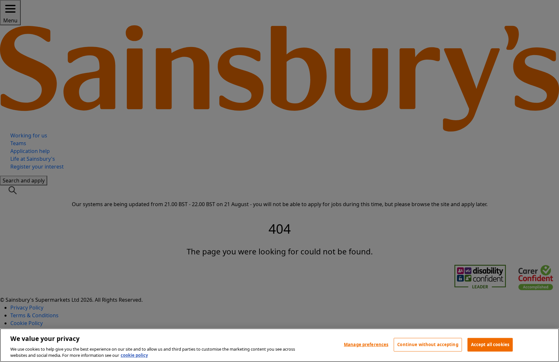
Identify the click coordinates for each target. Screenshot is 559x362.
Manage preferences (366, 344)
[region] (279, 345)
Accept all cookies (490, 344)
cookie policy (134, 355)
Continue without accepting (427, 344)
